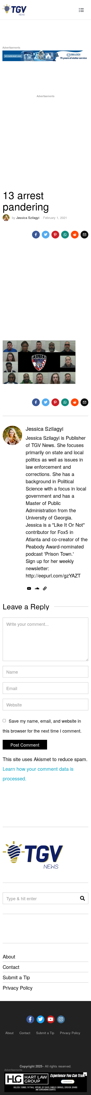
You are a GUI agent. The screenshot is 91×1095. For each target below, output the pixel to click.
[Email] (84, 234)
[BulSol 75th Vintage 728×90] (45, 54)
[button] (82, 898)
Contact (11, 966)
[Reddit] (75, 234)
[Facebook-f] (30, 1019)
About (9, 956)
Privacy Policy (18, 987)
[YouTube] (29, 588)
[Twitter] (46, 234)
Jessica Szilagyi (27, 217)
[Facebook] (36, 234)
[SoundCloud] (37, 588)
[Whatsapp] (65, 234)
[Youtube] (51, 1019)
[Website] (45, 588)
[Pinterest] (55, 234)
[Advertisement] (45, 144)
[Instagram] (61, 1019)
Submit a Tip (16, 977)
